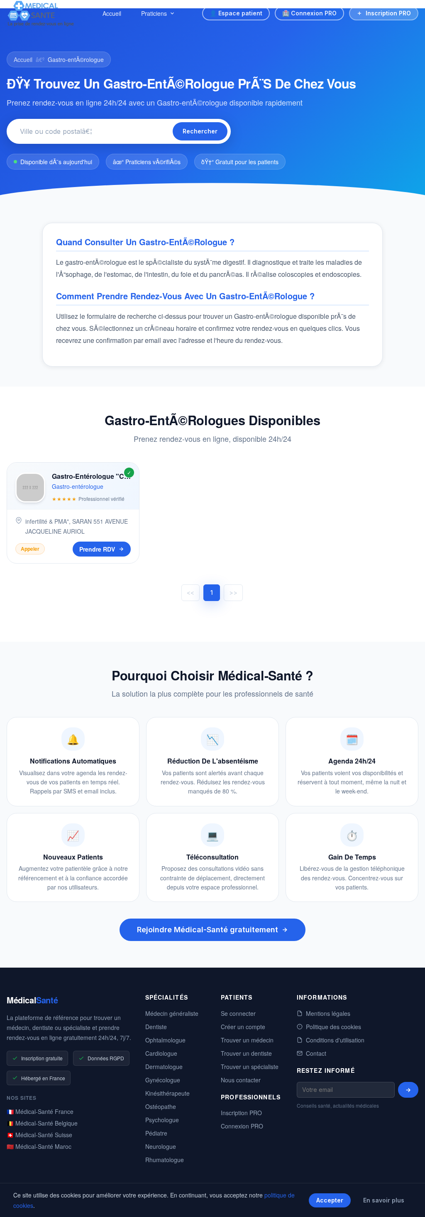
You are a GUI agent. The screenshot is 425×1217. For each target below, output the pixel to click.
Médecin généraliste (171, 1013)
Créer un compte (243, 1026)
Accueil (112, 13)
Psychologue (162, 1120)
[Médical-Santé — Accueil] (41, 13)
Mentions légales (328, 1013)
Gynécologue (162, 1080)
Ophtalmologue (165, 1040)
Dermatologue (164, 1066)
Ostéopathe (160, 1106)
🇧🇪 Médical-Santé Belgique (42, 1123)
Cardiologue (161, 1053)
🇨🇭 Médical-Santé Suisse (39, 1135)
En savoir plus (383, 1200)
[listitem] (73, 513)
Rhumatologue (164, 1159)
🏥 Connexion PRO (309, 13)
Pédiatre (156, 1133)
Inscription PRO (388, 13)
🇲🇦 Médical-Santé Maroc (39, 1146)
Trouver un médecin (247, 1040)
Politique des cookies (333, 1026)
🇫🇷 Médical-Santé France (40, 1111)
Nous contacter (241, 1080)
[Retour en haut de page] (409, 1202)
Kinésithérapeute (167, 1093)
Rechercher (200, 131)
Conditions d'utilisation (335, 1040)
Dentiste (156, 1026)
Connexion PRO (242, 1126)
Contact (316, 1053)
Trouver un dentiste (246, 1053)
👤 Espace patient (236, 13)
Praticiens (154, 13)
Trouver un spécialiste (249, 1066)
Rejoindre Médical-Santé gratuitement (207, 929)
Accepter (329, 1200)
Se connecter (238, 1013)
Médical (32, 1000)
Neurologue (160, 1146)
